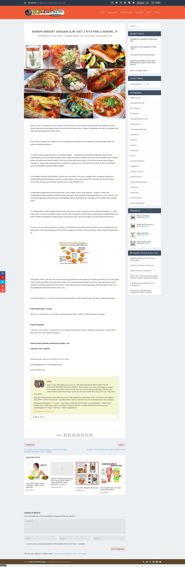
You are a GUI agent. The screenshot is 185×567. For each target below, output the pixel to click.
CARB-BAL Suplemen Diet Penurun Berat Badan (142, 259)
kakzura (48, 36)
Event (132, 140)
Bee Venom (134, 108)
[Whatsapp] (33, 417)
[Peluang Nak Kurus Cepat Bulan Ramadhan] (112, 473)
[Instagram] (41, 417)
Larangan (91, 36)
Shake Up (133, 192)
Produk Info (134, 177)
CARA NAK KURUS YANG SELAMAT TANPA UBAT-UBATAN (35, 485)
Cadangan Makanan (72, 36)
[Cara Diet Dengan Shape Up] (87, 473)
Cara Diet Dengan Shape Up (87, 488)
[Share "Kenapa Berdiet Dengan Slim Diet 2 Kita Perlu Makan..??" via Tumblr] (74, 435)
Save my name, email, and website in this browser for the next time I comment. (56, 544)
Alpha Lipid (134, 98)
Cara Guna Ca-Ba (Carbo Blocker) (142, 55)
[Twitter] (44, 417)
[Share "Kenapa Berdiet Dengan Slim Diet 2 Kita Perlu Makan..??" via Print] (91, 435)
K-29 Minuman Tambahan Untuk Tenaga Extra (142, 284)
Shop (148, 13)
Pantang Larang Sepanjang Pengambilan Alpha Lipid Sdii (141, 291)
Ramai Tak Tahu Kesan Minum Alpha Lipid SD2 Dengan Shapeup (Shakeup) (144, 277)
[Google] (36, 417)
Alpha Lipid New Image (38, 562)
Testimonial (134, 198)
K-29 (132, 156)
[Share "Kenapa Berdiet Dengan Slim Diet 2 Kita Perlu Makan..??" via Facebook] (65, 435)
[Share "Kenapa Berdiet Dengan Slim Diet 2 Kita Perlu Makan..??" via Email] (86, 435)
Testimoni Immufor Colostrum (141, 265)
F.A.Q (132, 145)
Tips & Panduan (101, 36)
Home (102, 13)
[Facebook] (38, 417)
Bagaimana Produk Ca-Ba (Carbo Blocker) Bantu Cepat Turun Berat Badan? (143, 63)
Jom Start (112, 13)
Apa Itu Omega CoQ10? (139, 70)
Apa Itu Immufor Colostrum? (141, 271)
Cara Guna (83, 36)
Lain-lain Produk (136, 161)
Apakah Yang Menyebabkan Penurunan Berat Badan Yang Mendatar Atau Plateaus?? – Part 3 (62, 482)
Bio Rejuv (133, 113)
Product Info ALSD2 (44, 3)
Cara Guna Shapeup (137, 129)
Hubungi (139, 13)
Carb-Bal (133, 135)
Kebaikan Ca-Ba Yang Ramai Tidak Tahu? (143, 48)
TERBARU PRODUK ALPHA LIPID (145, 253)
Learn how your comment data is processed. (69, 553)
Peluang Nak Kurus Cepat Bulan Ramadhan (111, 489)
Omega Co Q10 (135, 171)
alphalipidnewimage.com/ (44, 411)
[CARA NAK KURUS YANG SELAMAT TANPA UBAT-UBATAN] (37, 471)
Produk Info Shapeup (138, 182)
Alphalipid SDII (135, 103)
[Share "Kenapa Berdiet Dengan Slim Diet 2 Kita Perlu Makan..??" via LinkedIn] (82, 435)
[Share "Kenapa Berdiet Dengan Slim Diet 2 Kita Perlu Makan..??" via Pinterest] (78, 435)
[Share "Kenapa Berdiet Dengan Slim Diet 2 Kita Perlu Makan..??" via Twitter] (69, 435)
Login (156, 13)
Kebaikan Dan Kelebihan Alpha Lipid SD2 (143, 40)
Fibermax (133, 150)
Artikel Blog (126, 13)
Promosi (133, 187)
